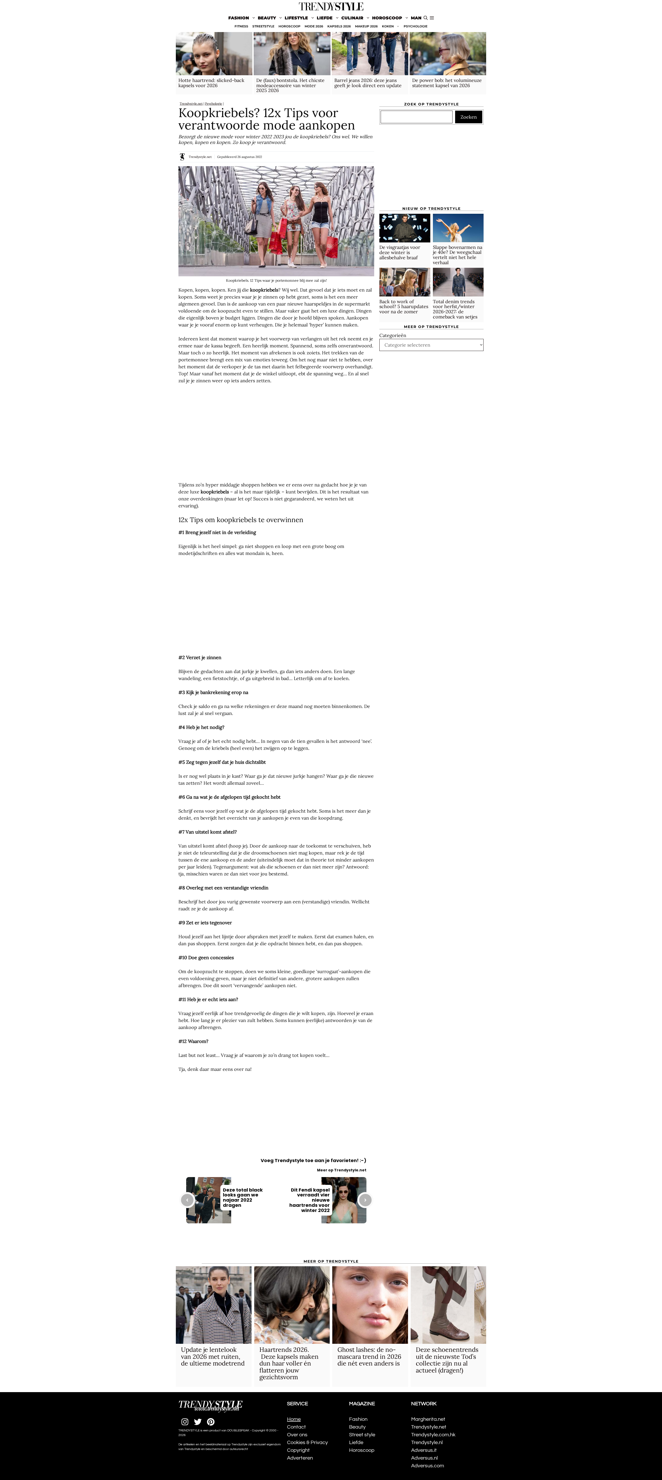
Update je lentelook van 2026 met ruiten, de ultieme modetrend (213, 1356)
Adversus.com (427, 1465)
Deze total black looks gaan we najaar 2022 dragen (243, 1197)
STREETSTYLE (263, 26)
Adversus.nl (424, 1458)
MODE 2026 (314, 26)
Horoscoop (387, 18)
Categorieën (392, 335)
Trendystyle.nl (427, 1442)
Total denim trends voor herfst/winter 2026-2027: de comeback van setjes (455, 309)
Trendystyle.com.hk (433, 1434)
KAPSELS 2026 (339, 26)
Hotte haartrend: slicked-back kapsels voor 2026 (211, 82)
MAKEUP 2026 (366, 26)
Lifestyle (296, 18)
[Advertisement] (276, 432)
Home (294, 1419)
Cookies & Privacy (307, 1442)
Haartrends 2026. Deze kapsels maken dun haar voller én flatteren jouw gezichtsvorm (289, 1363)
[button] (432, 18)
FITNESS (241, 26)
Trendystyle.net (191, 103)
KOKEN (388, 26)
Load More (276, 1244)
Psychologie (213, 103)
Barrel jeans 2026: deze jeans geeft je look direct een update (368, 82)
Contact (296, 1427)
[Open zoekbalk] (426, 18)
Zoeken (469, 117)
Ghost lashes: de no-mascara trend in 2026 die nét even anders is (369, 1356)
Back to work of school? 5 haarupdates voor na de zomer (403, 307)
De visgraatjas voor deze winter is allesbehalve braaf (399, 253)
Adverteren (300, 1458)
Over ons (297, 1434)
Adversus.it (424, 1450)
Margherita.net (428, 1419)
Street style (362, 1434)
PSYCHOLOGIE (415, 26)
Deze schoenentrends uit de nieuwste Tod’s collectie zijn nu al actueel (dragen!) (447, 1360)
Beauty (267, 18)
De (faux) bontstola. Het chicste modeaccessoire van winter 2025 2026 (290, 85)
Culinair (352, 18)
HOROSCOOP (289, 26)
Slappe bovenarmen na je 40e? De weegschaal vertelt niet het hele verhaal (457, 254)
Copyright (298, 1450)
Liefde (325, 18)
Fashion (238, 18)
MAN (416, 18)
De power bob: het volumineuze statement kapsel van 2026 (447, 82)
